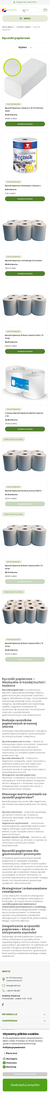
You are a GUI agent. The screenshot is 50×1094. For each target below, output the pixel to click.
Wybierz (23, 47)
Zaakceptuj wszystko (25, 1085)
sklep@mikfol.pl (13, 985)
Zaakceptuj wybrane (25, 1074)
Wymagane (11, 1059)
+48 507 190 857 (13, 990)
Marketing (11, 1067)
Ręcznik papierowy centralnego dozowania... (24, 260)
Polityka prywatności (14, 1047)
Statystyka (11, 1063)
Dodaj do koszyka (25, 124)
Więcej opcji (11, 1053)
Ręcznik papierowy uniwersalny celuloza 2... (23, 185)
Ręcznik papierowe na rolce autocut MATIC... (24, 491)
